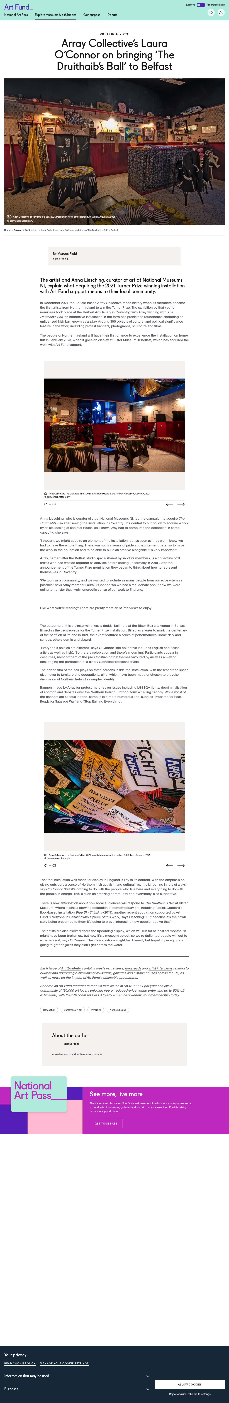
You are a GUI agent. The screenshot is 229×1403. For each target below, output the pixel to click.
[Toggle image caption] (10, 216)
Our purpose (91, 15)
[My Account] (221, 12)
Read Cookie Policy (20, 1363)
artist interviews (126, 608)
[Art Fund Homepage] (18, 6)
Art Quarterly (71, 968)
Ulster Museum (125, 340)
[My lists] (211, 12)
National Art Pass (16, 15)
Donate (113, 15)
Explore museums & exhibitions (55, 15)
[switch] (201, 5)
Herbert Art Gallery (97, 312)
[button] (106, 1123)
